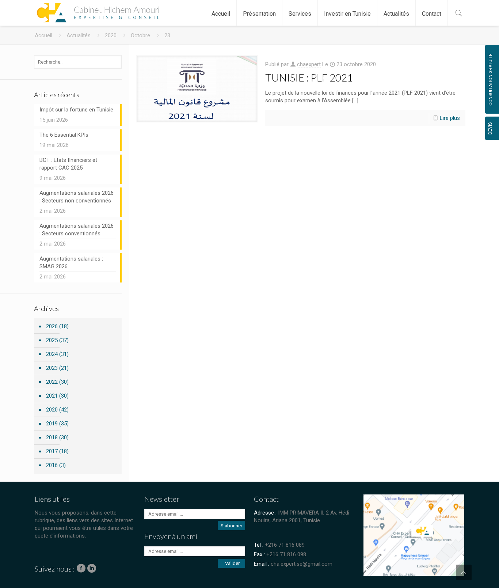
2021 (52, 395)
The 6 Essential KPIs (63, 135)
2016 (52, 465)
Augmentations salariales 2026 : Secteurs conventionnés (76, 230)
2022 (52, 382)
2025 (52, 340)
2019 (52, 423)
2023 (52, 368)
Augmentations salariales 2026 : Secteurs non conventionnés (76, 197)
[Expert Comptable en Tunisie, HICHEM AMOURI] (96, 9)
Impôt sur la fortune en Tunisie (76, 109)
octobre (140, 35)
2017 (52, 451)
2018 (52, 437)
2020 (111, 35)
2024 (52, 354)
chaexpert (309, 64)
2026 (52, 326)
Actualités (78, 35)
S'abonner (231, 525)
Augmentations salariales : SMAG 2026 (71, 262)
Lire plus (450, 118)
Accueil (43, 35)
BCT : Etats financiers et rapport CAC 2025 (68, 164)
